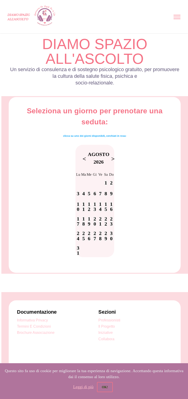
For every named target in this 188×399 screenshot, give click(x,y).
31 (78, 251)
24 (78, 236)
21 (100, 221)
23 (111, 221)
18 (83, 221)
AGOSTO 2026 (98, 158)
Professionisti (109, 320)
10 (78, 207)
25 (83, 236)
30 (111, 236)
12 (89, 207)
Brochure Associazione (36, 333)
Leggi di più (83, 387)
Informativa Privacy (32, 320)
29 (106, 236)
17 (78, 221)
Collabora (106, 339)
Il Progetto (106, 326)
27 (95, 236)
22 (106, 221)
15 (106, 207)
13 (95, 207)
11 (83, 207)
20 (95, 221)
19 (89, 221)
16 (111, 207)
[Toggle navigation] (177, 17)
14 (100, 207)
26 (89, 236)
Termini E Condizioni (34, 326)
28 (100, 236)
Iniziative (105, 333)
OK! (105, 387)
